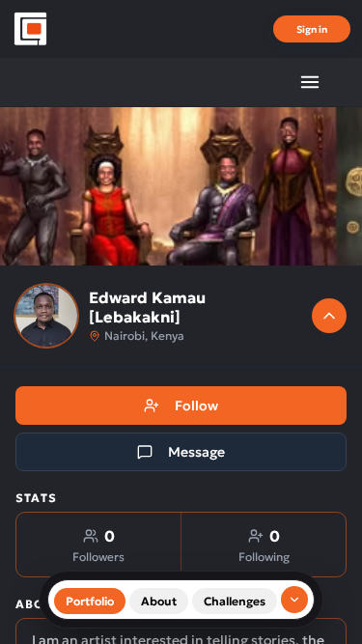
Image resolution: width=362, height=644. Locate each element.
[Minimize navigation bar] (294, 599)
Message (196, 452)
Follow (196, 405)
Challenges (234, 601)
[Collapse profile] (329, 315)
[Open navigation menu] (310, 82)
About (159, 601)
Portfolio (90, 601)
